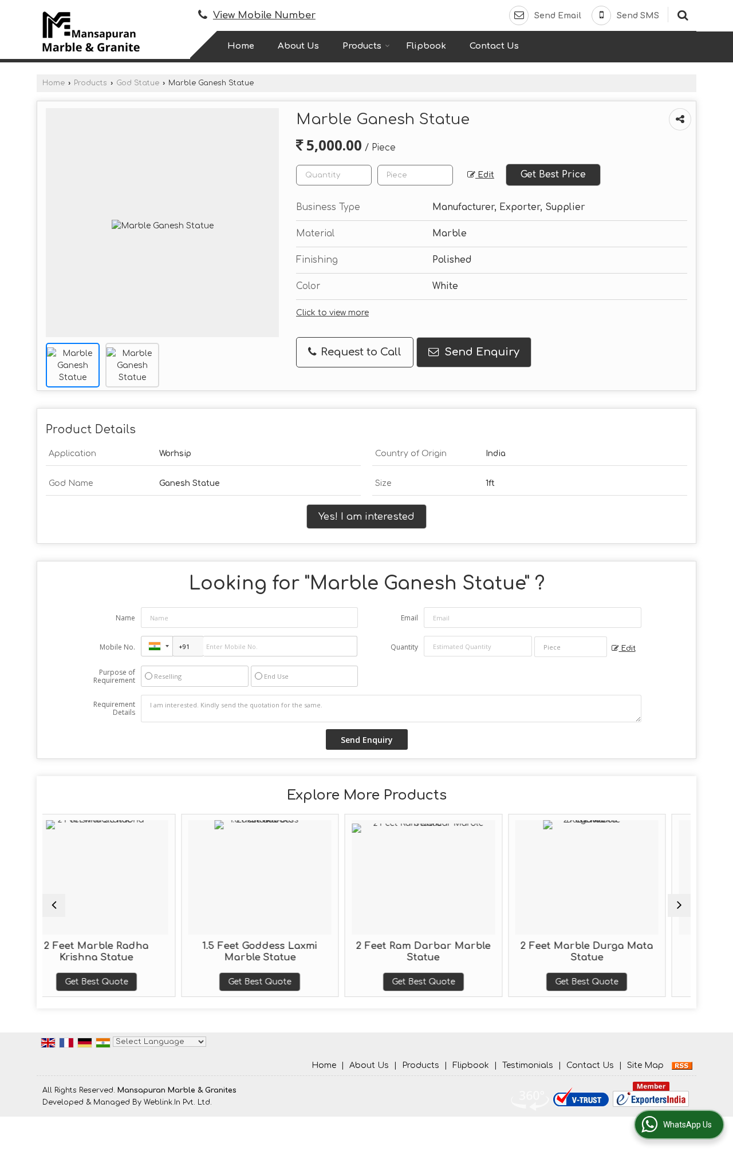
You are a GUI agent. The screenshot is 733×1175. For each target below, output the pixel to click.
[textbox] (415, 175)
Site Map (645, 1065)
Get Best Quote (181, 982)
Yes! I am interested (366, 516)
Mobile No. (117, 647)
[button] (264, 15)
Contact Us (494, 46)
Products (361, 46)
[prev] (53, 905)
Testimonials (527, 1065)
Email (409, 618)
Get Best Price (553, 174)
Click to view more (332, 312)
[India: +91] (157, 646)
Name (125, 618)
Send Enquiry (480, 352)
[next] (679, 905)
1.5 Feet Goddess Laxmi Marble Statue (181, 951)
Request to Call (359, 352)
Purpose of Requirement (114, 676)
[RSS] (682, 1065)
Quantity (404, 647)
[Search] (681, 14)
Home (240, 46)
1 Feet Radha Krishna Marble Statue (672, 951)
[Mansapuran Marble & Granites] (91, 31)
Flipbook (426, 46)
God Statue (137, 83)
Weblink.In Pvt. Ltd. (178, 1102)
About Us (298, 46)
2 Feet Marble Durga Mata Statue (508, 951)
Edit (484, 175)
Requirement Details (114, 709)
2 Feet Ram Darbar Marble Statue (345, 951)
